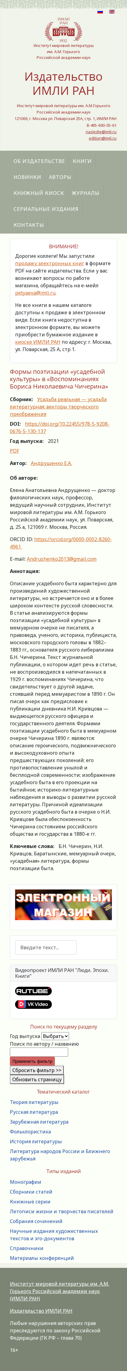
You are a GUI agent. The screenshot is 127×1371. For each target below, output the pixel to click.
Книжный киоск (39, 193)
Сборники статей (31, 1191)
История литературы (36, 1141)
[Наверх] (116, 1359)
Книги (82, 161)
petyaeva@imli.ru (35, 292)
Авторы (60, 177)
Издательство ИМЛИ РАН (41, 1310)
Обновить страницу (37, 1079)
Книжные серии (30, 1201)
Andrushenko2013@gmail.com (61, 559)
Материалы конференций (42, 1258)
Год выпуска (25, 1036)
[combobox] (46, 947)
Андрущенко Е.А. (51, 463)
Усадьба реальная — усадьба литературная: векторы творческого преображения (58, 406)
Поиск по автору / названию (44, 1043)
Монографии (25, 1182)
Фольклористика (30, 1131)
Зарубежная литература (39, 1121)
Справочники (26, 1248)
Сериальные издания (46, 209)
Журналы (86, 193)
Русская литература (34, 1112)
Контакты (29, 225)
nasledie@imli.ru (101, 131)
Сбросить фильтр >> (36, 1070)
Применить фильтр (32, 1061)
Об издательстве (39, 161)
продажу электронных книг (49, 263)
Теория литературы (34, 1102)
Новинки (27, 177)
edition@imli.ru (103, 138)
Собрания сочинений (36, 1221)
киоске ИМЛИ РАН (37, 342)
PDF (14, 450)
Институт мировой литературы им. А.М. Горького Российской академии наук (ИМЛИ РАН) (59, 1291)
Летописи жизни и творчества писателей (61, 1211)
